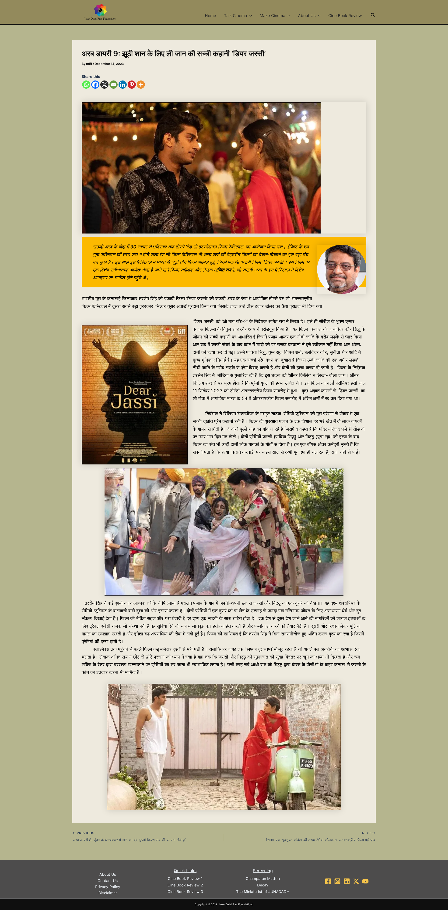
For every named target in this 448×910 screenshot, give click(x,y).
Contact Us (108, 880)
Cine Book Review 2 (185, 885)
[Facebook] (95, 84)
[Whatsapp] (86, 84)
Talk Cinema (235, 15)
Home (210, 15)
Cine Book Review (345, 15)
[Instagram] (337, 881)
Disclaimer (107, 892)
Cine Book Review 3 (185, 891)
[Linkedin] (123, 84)
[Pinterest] (132, 84)
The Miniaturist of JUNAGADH (262, 891)
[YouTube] (365, 881)
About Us (307, 15)
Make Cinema (272, 15)
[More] (141, 84)
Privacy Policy (107, 886)
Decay (262, 885)
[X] (104, 84)
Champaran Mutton (263, 878)
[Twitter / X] (356, 881)
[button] (249, 16)
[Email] (113, 84)
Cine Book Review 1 (185, 878)
